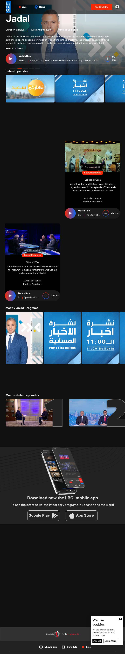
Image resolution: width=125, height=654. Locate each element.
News (42, 7)
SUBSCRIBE (101, 7)
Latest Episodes (17, 71)
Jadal (18, 19)
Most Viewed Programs (22, 308)
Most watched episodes (22, 395)
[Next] (121, 88)
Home (14, 650)
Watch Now (25, 56)
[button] (12, 68)
